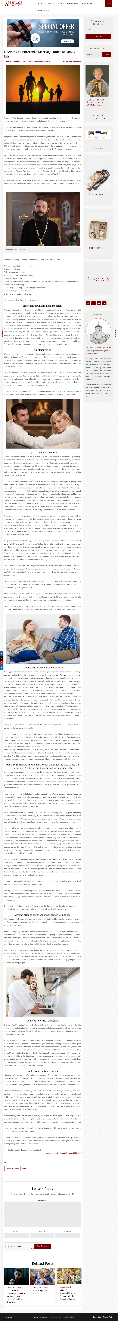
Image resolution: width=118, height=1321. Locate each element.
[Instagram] (88, 303)
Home (40, 3)
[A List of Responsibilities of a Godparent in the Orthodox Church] (69, 1276)
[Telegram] (104, 303)
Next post (116, 333)
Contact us (97, 1317)
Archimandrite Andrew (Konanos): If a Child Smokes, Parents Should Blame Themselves (16, 1296)
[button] (95, 149)
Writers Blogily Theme (66, 1317)
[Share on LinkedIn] (1, 667)
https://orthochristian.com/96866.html (67, 1153)
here (91, 385)
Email (42, 1232)
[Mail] (99, 303)
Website (67, 1232)
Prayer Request (87, 3)
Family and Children (12, 1168)
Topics (59, 3)
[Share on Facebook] (1, 653)
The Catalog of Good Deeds (23, 1317)
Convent (49, 3)
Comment (42, 1200)
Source (47, 61)
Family (24, 1168)
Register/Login (43, 10)
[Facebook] (93, 303)
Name (16, 1232)
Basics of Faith (72, 3)
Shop (108, 3)
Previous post (2, 333)
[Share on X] (1, 658)
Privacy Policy (108, 1317)
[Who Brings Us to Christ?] (42, 1276)
